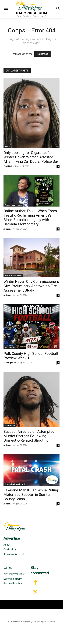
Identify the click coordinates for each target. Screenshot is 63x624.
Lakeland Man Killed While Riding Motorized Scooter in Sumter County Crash (31, 494)
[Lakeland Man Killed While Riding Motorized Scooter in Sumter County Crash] (31, 470)
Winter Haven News (13, 205)
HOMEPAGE (42, 54)
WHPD (7, 146)
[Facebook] (35, 583)
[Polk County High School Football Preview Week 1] (31, 326)
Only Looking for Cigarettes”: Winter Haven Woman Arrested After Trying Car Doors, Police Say (31, 157)
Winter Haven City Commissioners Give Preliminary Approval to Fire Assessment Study (31, 285)
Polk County (10, 347)
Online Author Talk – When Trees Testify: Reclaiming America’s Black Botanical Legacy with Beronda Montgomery (30, 217)
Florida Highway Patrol (15, 484)
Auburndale (10, 425)
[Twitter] (35, 593)
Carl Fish (8, 166)
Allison (7, 228)
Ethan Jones (10, 362)
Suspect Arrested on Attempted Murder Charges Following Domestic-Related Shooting (29, 435)
